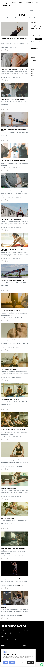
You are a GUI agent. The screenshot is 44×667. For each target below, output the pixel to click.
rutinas (22, 585)
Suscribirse (38, 38)
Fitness (19, 585)
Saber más (30, 662)
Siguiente (41, 10)
